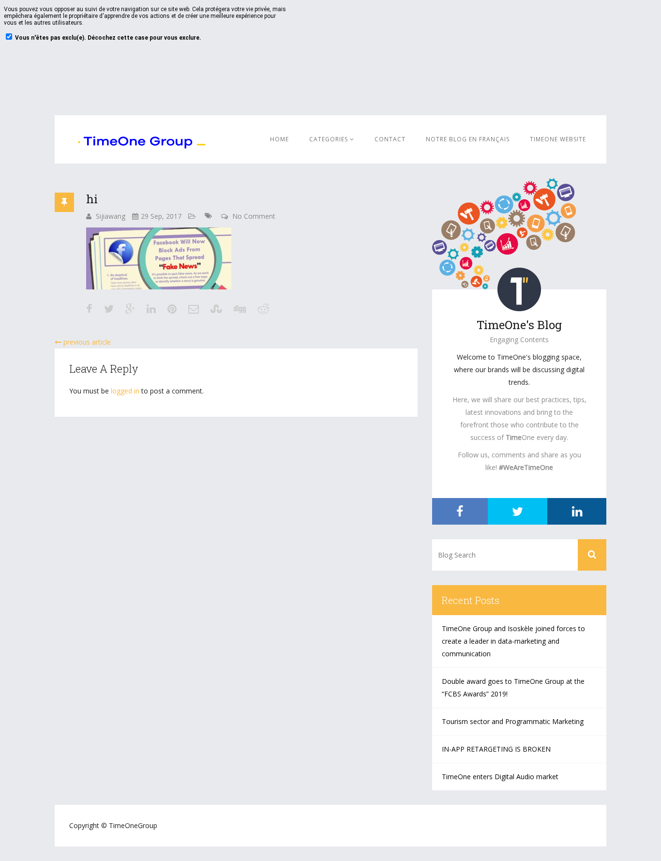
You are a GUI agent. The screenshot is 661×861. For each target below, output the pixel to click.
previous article (86, 342)
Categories (329, 139)
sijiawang (110, 216)
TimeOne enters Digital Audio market (500, 776)
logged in (125, 390)
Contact (390, 139)
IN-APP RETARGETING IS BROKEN (496, 749)
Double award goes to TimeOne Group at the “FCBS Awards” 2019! (513, 687)
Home (279, 139)
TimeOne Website (558, 139)
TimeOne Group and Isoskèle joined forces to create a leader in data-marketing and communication (513, 641)
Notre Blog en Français (468, 139)
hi (92, 199)
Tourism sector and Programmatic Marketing (513, 721)
